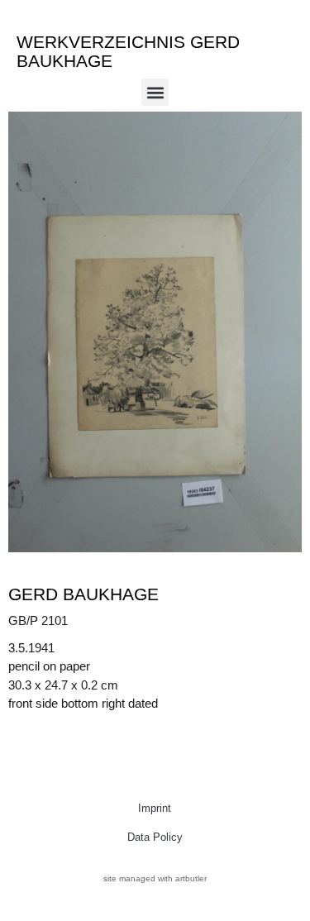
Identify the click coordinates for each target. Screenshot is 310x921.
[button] (155, 92)
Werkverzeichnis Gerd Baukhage (128, 51)
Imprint (154, 808)
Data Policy (155, 837)
